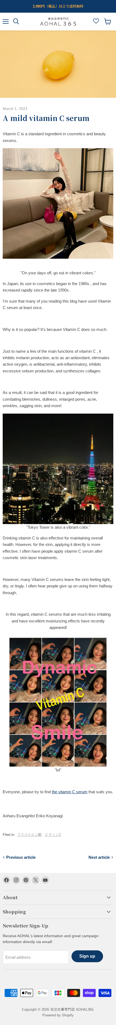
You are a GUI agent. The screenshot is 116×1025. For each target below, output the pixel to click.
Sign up (87, 956)
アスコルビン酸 (29, 835)
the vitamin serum (69, 791)
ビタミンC (53, 835)
